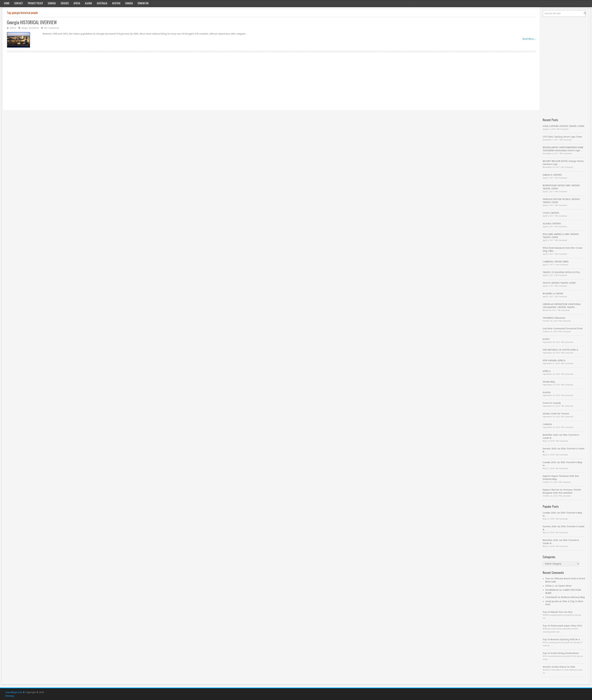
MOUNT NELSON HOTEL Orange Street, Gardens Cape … (563, 162)
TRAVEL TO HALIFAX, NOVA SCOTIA (561, 272)
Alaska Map (549, 381)
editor (13, 28)
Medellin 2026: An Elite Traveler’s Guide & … (561, 436)
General (52, 3)
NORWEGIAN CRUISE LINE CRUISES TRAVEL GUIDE (561, 187)
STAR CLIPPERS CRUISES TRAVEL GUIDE (563, 126)
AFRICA (547, 371)
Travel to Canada (552, 403)
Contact (18, 3)
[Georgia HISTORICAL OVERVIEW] (18, 40)
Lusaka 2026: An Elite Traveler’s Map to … (562, 464)
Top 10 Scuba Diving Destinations (561, 653)
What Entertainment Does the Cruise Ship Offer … (562, 249)
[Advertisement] (99, 84)
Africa (77, 3)
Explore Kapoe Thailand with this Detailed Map (561, 477)
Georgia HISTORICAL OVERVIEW (32, 22)
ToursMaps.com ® (15, 692)
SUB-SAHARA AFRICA (554, 360)
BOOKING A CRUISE (553, 293)
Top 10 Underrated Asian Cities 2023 (562, 625)
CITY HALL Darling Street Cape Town (562, 136)
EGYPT (546, 339)
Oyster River (565, 586)
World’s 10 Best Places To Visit (559, 667)
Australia (102, 3)
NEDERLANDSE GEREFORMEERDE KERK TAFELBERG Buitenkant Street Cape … (563, 149)
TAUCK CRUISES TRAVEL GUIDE (559, 283)
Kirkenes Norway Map (573, 597)
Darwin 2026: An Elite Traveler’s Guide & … (563, 450)
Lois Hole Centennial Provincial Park (562, 328)
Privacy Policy (35, 3)
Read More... (529, 39)
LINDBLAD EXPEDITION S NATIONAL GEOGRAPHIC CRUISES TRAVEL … (562, 305)
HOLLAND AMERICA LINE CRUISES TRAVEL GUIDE (561, 235)
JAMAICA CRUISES (552, 175)
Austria (116, 3)
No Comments (51, 28)
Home (6, 3)
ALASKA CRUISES (552, 223)
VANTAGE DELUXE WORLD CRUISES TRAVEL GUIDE (561, 200)
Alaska (88, 3)
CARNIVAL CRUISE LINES (556, 261)
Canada (129, 3)
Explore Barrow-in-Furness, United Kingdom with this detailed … (562, 491)
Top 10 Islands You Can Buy (557, 612)
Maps (24, 28)
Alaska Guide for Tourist (556, 413)
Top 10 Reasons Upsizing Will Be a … (563, 639)
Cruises (65, 3)
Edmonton (143, 3)
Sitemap (9, 696)
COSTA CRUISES (551, 213)
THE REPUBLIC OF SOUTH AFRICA (560, 350)
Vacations (34, 28)
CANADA (547, 424)
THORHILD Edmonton (554, 318)
